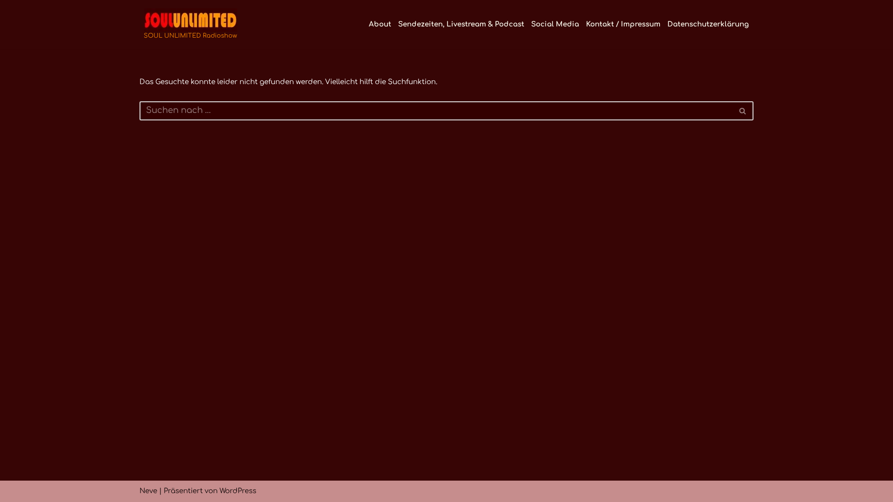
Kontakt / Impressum (623, 24)
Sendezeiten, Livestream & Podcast (461, 24)
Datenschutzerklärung (708, 24)
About (380, 24)
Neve (148, 491)
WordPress (238, 491)
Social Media (555, 24)
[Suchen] (743, 110)
